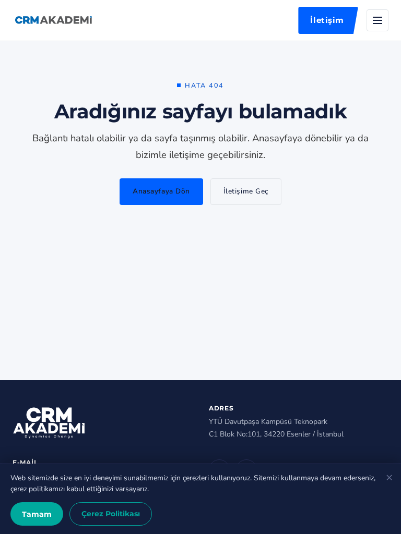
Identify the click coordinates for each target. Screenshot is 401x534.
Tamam (37, 514)
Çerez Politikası (110, 513)
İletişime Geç (245, 191)
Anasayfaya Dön (161, 191)
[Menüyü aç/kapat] (377, 20)
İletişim (327, 20)
